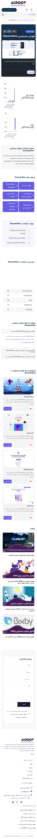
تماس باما (30, 775)
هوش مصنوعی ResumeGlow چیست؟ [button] (23, 331)
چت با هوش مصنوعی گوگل (28, 817)
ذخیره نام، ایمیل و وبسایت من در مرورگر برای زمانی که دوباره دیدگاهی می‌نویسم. (17, 714)
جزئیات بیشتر (8, 408)
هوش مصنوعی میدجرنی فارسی (26, 824)
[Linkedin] (21, 802)
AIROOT (13, 836)
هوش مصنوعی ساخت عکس (27, 821)
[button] (31, 10)
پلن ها (31, 768)
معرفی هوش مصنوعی (24, 20)
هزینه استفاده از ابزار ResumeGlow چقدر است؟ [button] (20, 357)
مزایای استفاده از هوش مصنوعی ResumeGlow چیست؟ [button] (20, 351)
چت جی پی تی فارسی (29, 814)
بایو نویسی (31, 72)
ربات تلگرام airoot (27, 778)
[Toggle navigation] (7, 15)
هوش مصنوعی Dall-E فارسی (27, 828)
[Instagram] (17, 802)
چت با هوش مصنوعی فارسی (27, 810)
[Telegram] (13, 802)
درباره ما (30, 771)
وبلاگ (31, 764)
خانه (33, 20)
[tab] (18, 331)
